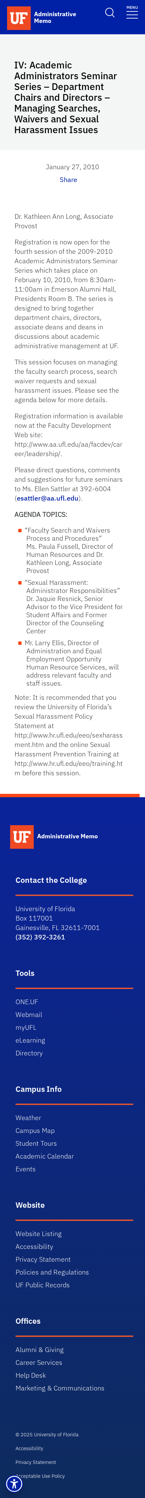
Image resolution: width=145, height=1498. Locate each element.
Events (26, 1168)
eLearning (30, 1040)
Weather (28, 1117)
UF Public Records (43, 1284)
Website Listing (39, 1233)
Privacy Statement (43, 1259)
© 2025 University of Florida (47, 1434)
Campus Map (35, 1130)
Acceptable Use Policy (40, 1476)
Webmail (29, 1014)
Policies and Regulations (52, 1272)
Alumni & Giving (40, 1349)
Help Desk (31, 1375)
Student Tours (36, 1143)
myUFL (26, 1027)
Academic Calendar (45, 1156)
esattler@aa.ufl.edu (48, 498)
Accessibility (34, 1246)
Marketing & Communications (60, 1387)
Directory (29, 1052)
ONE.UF (27, 1001)
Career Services (39, 1362)
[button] (14, 1484)
